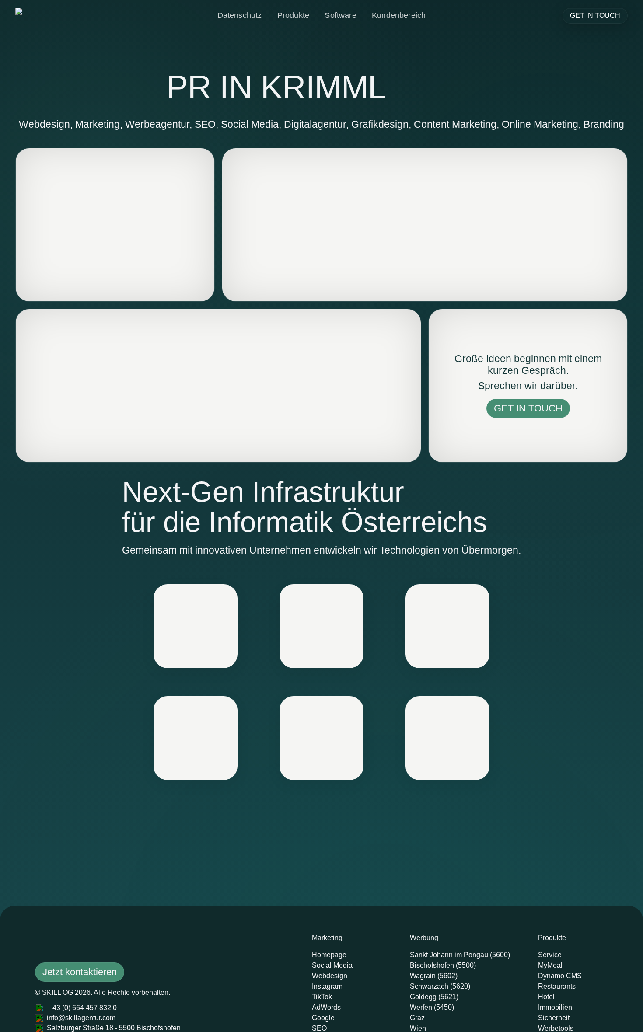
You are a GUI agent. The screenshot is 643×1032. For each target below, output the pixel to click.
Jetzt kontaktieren (79, 971)
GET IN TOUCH (595, 15)
